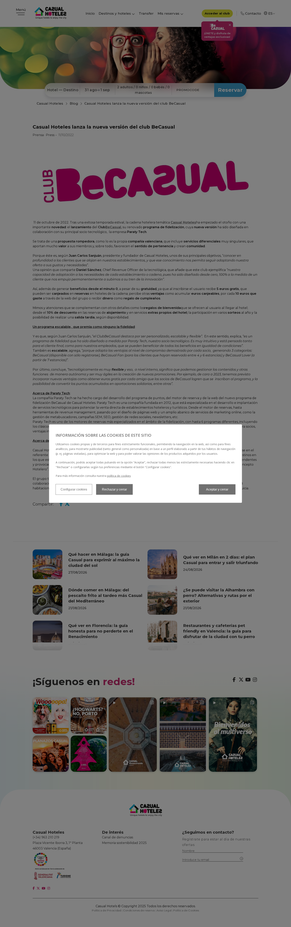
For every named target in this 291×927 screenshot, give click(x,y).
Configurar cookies (74, 489)
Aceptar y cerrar (217, 489)
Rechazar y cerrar (114, 489)
